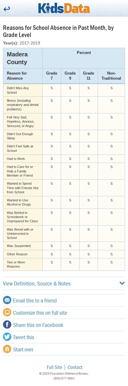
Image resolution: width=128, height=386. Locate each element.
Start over (23, 349)
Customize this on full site (40, 312)
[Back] (7, 9)
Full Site (54, 367)
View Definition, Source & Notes (37, 283)
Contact (75, 367)
